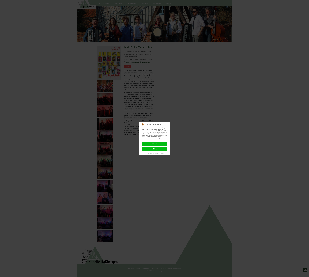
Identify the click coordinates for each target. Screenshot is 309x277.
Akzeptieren (154, 144)
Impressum (161, 153)
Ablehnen (155, 149)
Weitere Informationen (151, 153)
